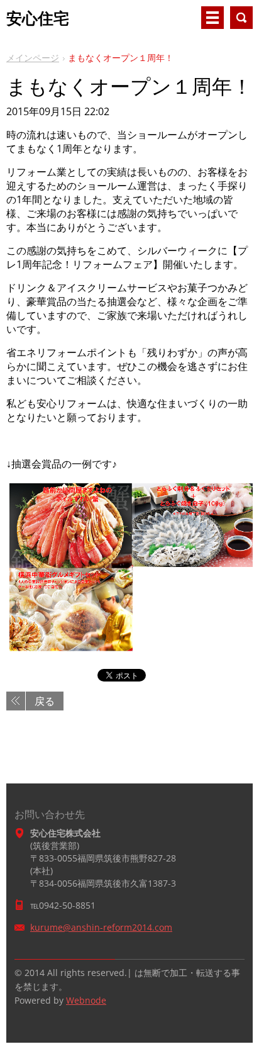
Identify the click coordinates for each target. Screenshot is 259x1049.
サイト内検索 (241, 17)
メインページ (32, 58)
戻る (45, 701)
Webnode (86, 1000)
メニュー (212, 17)
